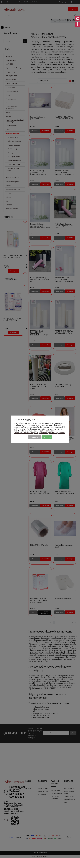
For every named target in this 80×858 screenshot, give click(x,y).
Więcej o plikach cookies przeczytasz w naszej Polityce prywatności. (39, 433)
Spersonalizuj (34, 437)
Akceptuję (47, 437)
